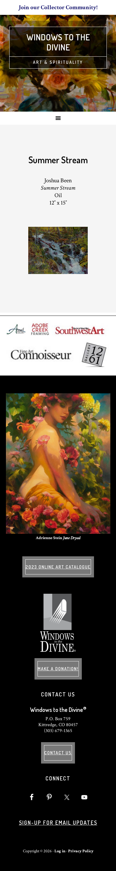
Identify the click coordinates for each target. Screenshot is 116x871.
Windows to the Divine (58, 42)
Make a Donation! (58, 668)
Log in (59, 851)
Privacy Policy (80, 851)
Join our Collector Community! (58, 7)
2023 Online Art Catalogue (58, 566)
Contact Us (58, 752)
